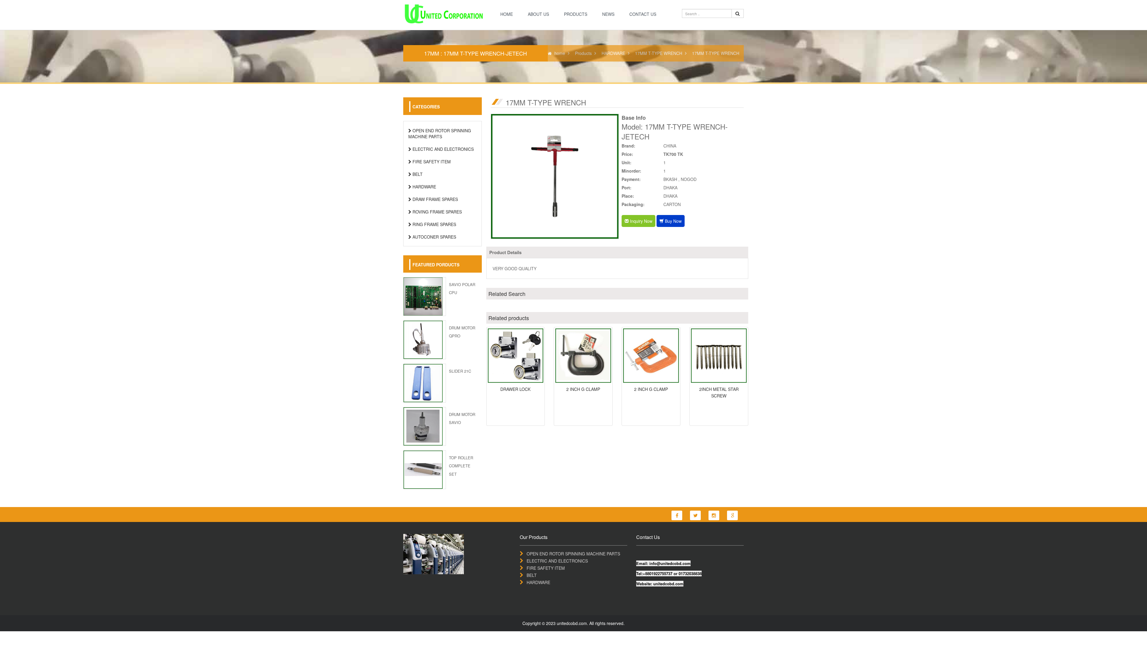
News (608, 14)
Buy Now (673, 221)
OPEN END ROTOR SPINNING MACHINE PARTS (439, 133)
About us (538, 14)
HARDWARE (613, 53)
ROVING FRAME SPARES (436, 212)
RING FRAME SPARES (433, 224)
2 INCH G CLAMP (583, 389)
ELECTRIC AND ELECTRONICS (442, 149)
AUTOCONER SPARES (433, 237)
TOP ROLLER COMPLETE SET (461, 466)
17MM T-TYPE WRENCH (658, 53)
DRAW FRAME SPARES (434, 199)
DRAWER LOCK (515, 389)
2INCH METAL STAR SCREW (719, 392)
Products (575, 14)
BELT (417, 174)
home (506, 14)
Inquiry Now (640, 221)
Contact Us (642, 14)
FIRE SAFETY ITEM (431, 162)
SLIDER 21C (460, 371)
